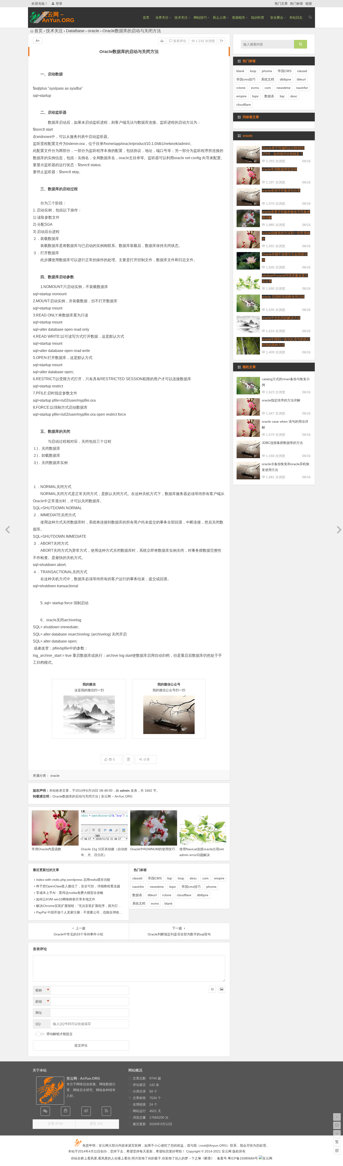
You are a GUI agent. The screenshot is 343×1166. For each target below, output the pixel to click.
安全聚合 (276, 17)
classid (137, 878)
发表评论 (179, 41)
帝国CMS (155, 878)
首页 (146, 17)
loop (181, 878)
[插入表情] (212, 989)
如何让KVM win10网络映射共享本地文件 (65, 899)
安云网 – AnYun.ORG (58, 17)
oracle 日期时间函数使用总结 (283, 297)
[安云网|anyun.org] (265, 1158)
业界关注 (161, 17)
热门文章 (281, 3)
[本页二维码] (337, 1150)
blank (168, 903)
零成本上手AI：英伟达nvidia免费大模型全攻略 (69, 893)
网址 (38, 1013)
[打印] (162, 41)
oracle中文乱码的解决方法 (281, 318)
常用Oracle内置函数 (46, 849)
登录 (59, 3)
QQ (38, 1024)
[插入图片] (221, 989)
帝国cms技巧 (191, 887)
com (205, 878)
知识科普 (257, 17)
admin (125, 790)
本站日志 (295, 17)
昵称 (42, 990)
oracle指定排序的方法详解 (281, 400)
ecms (155, 903)
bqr (169, 878)
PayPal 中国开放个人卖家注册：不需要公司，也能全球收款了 (81, 912)
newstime (157, 887)
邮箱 (42, 1001)
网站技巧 (200, 17)
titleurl (152, 895)
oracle (93, 30)
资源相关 (238, 17)
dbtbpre (202, 895)
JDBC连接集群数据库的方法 (282, 443)
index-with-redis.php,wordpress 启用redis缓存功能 (73, 880)
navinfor (138, 887)
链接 (308, 3)
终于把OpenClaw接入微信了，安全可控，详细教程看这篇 (78, 886)
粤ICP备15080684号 (243, 1158)
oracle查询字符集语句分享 (281, 190)
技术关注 (181, 17)
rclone (166, 895)
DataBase (75, 30)
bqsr (172, 887)
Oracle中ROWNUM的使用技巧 (152, 849)
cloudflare (184, 895)
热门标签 (296, 3)
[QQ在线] (65, 1111)
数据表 (137, 895)
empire (219, 878)
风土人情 (219, 17)
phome (211, 887)
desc (193, 878)
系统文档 (138, 903)
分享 (146, 759)
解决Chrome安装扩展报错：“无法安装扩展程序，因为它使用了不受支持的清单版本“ (97, 906)
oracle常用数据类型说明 (279, 169)
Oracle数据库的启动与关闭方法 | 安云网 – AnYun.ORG (92, 796)
